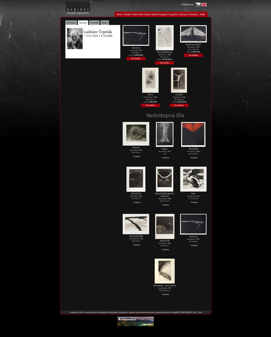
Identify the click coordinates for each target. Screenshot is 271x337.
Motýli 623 (136, 193)
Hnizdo (136, 147)
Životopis (71, 22)
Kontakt (193, 14)
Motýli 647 (165, 240)
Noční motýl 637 (193, 44)
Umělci (127, 14)
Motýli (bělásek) (164, 52)
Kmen (164, 148)
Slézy (150, 94)
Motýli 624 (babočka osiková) (164, 195)
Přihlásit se (187, 4)
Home (119, 14)
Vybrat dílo (138, 14)
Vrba (193, 193)
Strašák (179, 94)
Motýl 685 (193, 148)
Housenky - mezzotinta (164, 285)
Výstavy (183, 14)
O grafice (173, 14)
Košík (202, 14)
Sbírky (105, 22)
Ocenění (94, 22)
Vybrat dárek (151, 14)
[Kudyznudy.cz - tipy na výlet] (135, 325)
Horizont (136, 47)
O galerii (163, 14)
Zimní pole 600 (136, 236)
